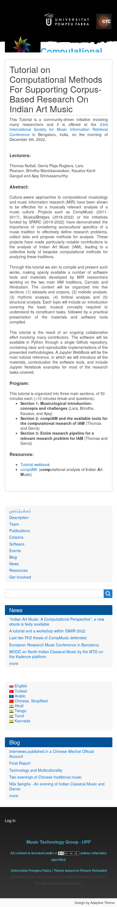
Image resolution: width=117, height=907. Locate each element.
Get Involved (20, 577)
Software (16, 544)
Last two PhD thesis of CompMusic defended (48, 637)
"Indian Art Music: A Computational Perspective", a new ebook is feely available (56, 621)
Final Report (19, 763)
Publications (19, 530)
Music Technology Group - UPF (58, 842)
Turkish (20, 691)
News (14, 563)
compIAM (28, 469)
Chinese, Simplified (31, 700)
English (20, 685)
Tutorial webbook (35, 464)
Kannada (22, 720)
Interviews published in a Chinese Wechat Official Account (51, 754)
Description (19, 517)
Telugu (20, 710)
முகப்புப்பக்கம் (20, 511)
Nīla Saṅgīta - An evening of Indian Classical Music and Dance (56, 786)
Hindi (18, 705)
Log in (10, 820)
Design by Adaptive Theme (95, 902)
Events (15, 550)
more (13, 663)
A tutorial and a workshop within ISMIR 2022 (47, 631)
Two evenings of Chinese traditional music (45, 777)
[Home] (23, 49)
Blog (13, 557)
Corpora (16, 537)
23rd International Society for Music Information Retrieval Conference (59, 129)
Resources (18, 570)
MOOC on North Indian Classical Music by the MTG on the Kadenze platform (56, 654)
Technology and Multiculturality (35, 770)
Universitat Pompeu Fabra (31, 870)
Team (14, 524)
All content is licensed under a (34, 852)
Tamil (19, 715)
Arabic (20, 696)
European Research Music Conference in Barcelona (54, 644)
